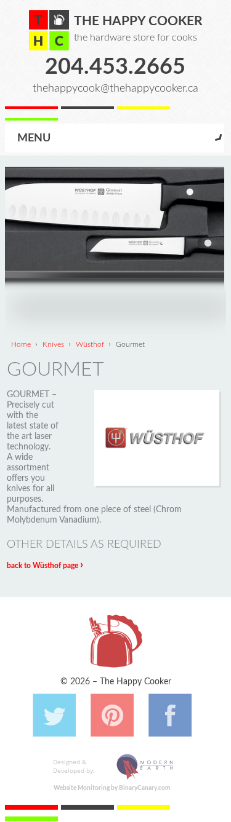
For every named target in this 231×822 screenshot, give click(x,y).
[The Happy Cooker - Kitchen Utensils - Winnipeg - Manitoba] (49, 30)
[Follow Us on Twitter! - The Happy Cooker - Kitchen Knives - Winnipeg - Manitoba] (54, 730)
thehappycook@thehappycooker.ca (115, 88)
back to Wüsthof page (45, 565)
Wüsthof (90, 344)
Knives (53, 344)
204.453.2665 (115, 67)
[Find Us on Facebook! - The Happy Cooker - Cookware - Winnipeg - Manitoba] (170, 730)
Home (21, 344)
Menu (34, 138)
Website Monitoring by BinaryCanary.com (112, 788)
